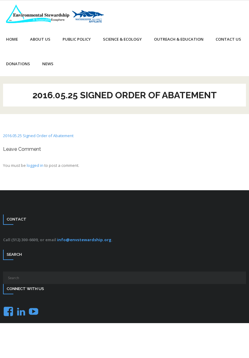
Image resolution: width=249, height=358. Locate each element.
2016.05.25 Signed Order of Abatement (38, 135)
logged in (35, 165)
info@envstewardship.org (84, 239)
